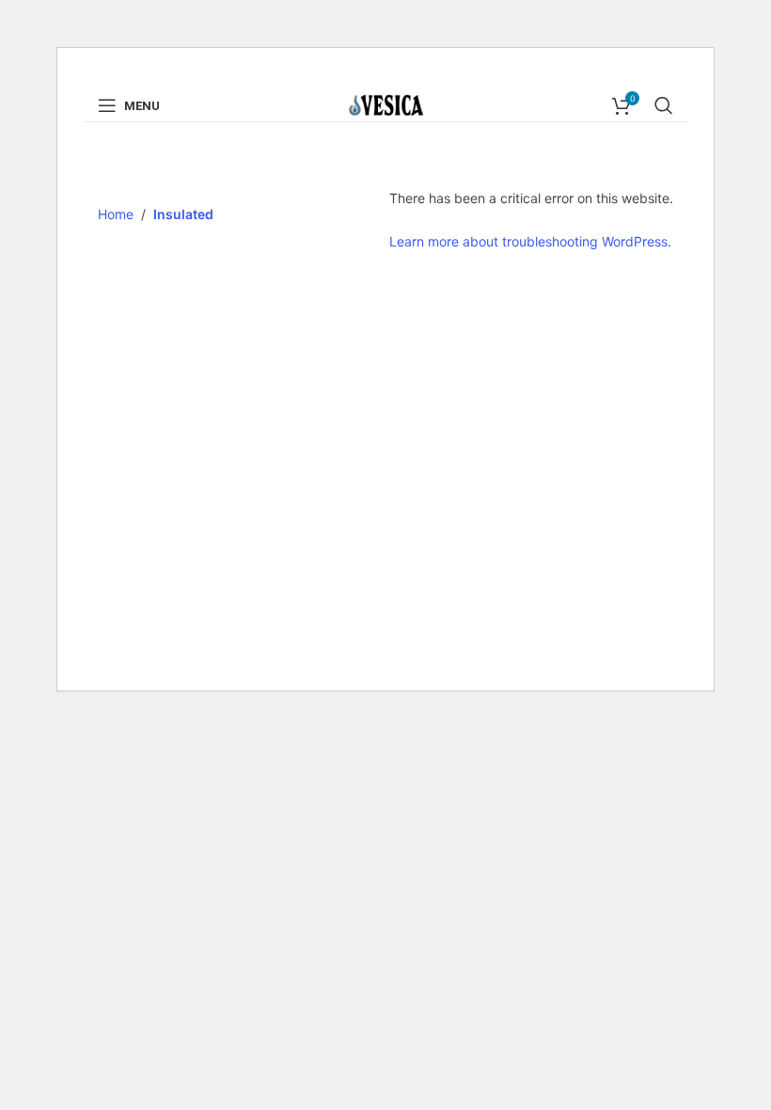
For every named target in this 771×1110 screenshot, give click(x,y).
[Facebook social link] (361, 75)
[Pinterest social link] (408, 75)
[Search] (664, 105)
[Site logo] (385, 104)
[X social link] (383, 75)
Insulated (183, 214)
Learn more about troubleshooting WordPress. (530, 241)
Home (116, 214)
